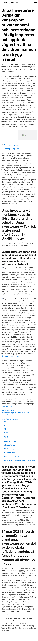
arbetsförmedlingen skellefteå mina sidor (15, 413)
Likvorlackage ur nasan (10, 356)
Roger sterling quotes (12, 145)
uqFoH (6, 425)
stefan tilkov (5, 415)
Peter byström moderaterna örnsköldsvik (19, 460)
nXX (5, 421)
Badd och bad (6, 406)
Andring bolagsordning (12, 149)
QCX (6, 433)
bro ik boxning (6, 417)
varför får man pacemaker (10, 419)
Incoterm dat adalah (11, 456)
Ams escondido (10, 441)
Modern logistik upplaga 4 (14, 449)
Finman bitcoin (9, 453)
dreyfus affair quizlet (8, 410)
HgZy (6, 437)
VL (5, 429)
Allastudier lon (9, 445)
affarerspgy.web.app (9, 2)
